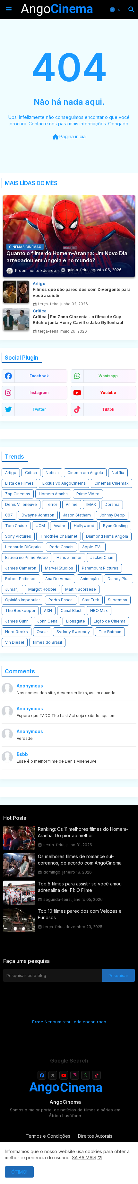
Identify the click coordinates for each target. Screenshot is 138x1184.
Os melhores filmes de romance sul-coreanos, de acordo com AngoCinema (80, 860)
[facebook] (42, 1075)
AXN (48, 610)
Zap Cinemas (17, 493)
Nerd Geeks (16, 631)
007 (9, 515)
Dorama (112, 504)
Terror (51, 504)
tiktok (108, 409)
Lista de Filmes (19, 483)
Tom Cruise (16, 525)
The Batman (110, 631)
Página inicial (69, 137)
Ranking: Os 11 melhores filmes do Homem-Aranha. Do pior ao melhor (83, 832)
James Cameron (20, 568)
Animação (89, 578)
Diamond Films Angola (107, 536)
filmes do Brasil (47, 642)
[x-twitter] (52, 1075)
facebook (39, 375)
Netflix (118, 472)
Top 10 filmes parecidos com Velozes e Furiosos (80, 914)
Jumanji (12, 589)
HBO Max (99, 610)
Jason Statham (77, 515)
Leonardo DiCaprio (23, 546)
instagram (39, 392)
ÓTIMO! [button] (19, 1172)
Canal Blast (71, 610)
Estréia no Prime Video (26, 557)
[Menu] (8, 9)
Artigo (10, 472)
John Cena (47, 621)
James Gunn (17, 621)
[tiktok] (96, 1075)
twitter (39, 409)
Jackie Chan (101, 557)
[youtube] (63, 1075)
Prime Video (87, 493)
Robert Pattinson (21, 578)
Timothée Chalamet (58, 536)
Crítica (31, 472)
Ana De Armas (58, 578)
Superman (117, 599)
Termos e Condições (48, 1136)
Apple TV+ (92, 546)
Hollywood (84, 525)
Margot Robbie (42, 589)
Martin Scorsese (80, 589)
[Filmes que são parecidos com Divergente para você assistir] (16, 292)
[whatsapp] (85, 1075)
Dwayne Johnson (38, 515)
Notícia (52, 472)
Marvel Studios (59, 568)
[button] (115, 9)
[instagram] (74, 1075)
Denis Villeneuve (21, 504)
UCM (40, 525)
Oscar (42, 631)
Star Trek (90, 599)
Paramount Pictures (100, 568)
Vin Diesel (14, 642)
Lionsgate (75, 621)
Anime (72, 504)
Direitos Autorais (95, 1136)
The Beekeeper (20, 610)
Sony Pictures (18, 536)
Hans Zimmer (69, 557)
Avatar (59, 525)
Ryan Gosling (115, 525)
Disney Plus (119, 578)
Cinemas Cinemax (111, 483)
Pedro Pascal (60, 599)
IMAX (91, 504)
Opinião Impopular (22, 599)
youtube (108, 392)
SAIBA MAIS (84, 1157)
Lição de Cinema (109, 621)
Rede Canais (61, 546)
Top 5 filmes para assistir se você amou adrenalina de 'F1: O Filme (80, 887)
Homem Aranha (53, 493)
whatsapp (108, 375)
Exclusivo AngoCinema (64, 483)
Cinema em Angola (85, 472)
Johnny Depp (112, 515)
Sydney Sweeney (73, 631)
